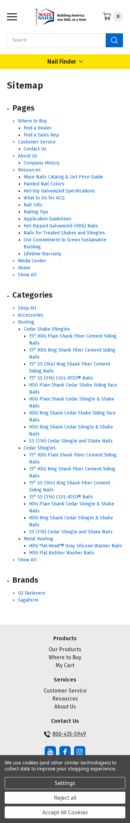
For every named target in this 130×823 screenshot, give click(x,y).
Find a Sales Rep (41, 135)
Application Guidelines (47, 219)
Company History (42, 163)
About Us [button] (65, 706)
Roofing (26, 322)
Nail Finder (61, 61)
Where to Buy (32, 121)
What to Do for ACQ (44, 198)
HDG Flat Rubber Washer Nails (61, 553)
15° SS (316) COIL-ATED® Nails (61, 378)
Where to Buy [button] (65, 657)
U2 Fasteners (31, 593)
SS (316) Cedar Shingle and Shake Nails (71, 441)
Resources (29, 170)
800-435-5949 (69, 734)
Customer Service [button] (65, 690)
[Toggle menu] (10, 16)
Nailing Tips (36, 212)
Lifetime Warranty (42, 254)
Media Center (32, 261)
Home (24, 268)
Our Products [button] (65, 649)
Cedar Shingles (40, 448)
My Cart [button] (65, 665)
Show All (27, 275)
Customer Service (37, 142)
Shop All (27, 308)
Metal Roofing (38, 539)
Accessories (30, 315)
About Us (27, 156)
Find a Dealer (38, 128)
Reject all (65, 797)
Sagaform (28, 600)
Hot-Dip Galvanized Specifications (59, 191)
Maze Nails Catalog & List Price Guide (63, 177)
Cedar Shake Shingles (47, 329)
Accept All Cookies (65, 812)
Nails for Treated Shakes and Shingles (64, 233)
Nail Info (33, 205)
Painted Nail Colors (44, 184)
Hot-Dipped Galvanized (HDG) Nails (61, 226)
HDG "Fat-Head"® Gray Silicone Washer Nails (75, 546)
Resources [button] (65, 698)
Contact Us (35, 149)
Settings (65, 783)
